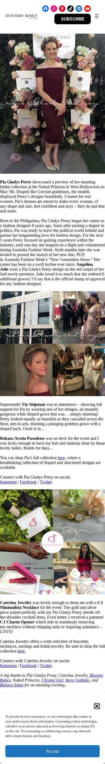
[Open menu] (96, 16)
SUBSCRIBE (72, 19)
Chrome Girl (52, 680)
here (61, 457)
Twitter (46, 482)
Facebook (28, 482)
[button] (97, 706)
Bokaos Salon (11, 685)
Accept (52, 751)
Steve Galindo (77, 680)
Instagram (8, 482)
